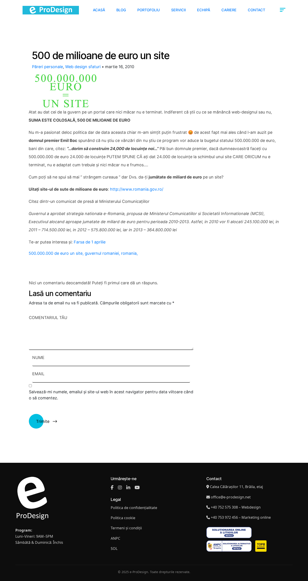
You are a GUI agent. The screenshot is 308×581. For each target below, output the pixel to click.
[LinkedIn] (128, 487)
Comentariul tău (48, 317)
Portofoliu (148, 10)
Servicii (178, 10)
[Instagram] (120, 487)
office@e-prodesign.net (231, 497)
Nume (38, 357)
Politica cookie (123, 517)
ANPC (115, 538)
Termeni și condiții (126, 527)
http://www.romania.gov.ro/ (136, 189)
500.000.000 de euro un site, (57, 253)
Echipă (203, 10)
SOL (114, 548)
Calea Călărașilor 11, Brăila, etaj (236, 486)
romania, (129, 253)
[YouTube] (137, 487)
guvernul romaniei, (103, 253)
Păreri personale (47, 66)
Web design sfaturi (83, 66)
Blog (121, 10)
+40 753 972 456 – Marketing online (241, 517)
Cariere (229, 10)
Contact (256, 10)
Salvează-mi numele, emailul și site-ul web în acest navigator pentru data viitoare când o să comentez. (111, 394)
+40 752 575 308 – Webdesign (236, 507)
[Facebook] (112, 487)
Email (38, 373)
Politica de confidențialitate (134, 507)
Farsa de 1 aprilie (90, 242)
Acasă (99, 10)
